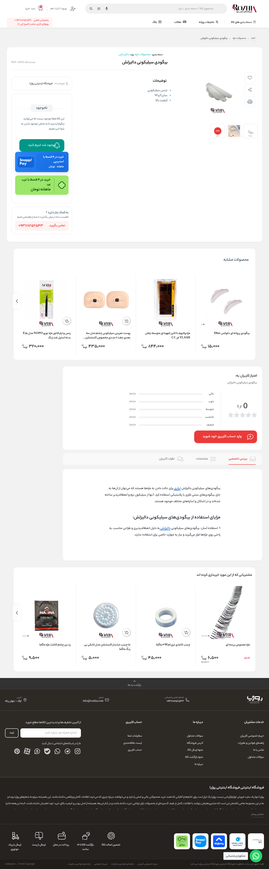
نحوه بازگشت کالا (194, 757)
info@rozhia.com (93, 701)
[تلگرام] (67, 751)
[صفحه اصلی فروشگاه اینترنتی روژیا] (254, 700)
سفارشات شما (135, 736)
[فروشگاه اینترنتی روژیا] (244, 9)
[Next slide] (16, 301)
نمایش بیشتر (257, 814)
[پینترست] (17, 751)
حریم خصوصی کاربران (252, 736)
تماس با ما (258, 750)
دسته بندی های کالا (241, 22)
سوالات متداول (256, 757)
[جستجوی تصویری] (98, 8)
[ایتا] (37, 751)
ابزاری (177, 488)
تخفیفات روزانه (207, 22)
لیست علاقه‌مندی (132, 743)
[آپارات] (27, 751)
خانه (253, 39)
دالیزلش (165, 528)
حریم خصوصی (101, 864)
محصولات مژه (239, 39)
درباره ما (199, 764)
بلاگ (154, 22)
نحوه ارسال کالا (195, 750)
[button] (203, 324)
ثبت (12, 733)
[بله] (47, 751)
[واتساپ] (57, 751)
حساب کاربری (135, 750)
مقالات (178, 22)
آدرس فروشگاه (195, 743)
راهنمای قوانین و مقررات (251, 743)
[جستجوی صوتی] (106, 8)
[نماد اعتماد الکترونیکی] (256, 841)
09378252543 (30, 226)
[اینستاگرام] (77, 751)
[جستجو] (91, 8)
